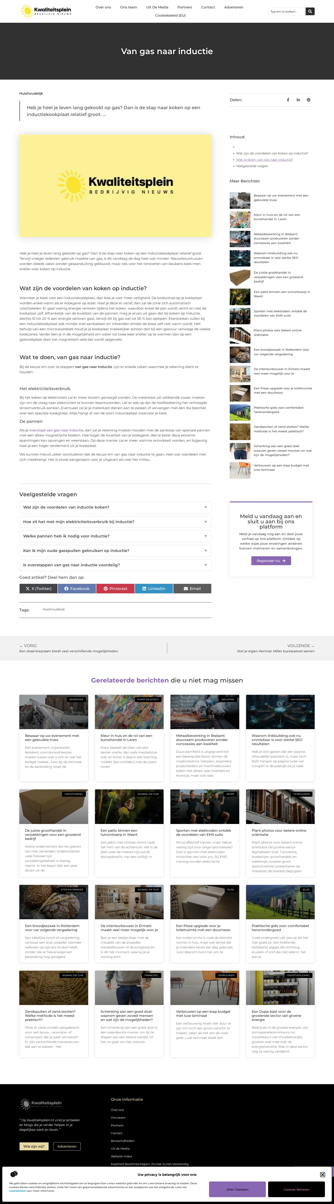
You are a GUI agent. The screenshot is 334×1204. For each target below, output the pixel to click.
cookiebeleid (17, 1190)
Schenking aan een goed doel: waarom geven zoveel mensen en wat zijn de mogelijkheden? (283, 450)
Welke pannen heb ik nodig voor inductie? (115, 536)
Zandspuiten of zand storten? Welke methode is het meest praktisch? (50, 1015)
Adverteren (233, 7)
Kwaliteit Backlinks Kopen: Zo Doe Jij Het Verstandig (150, 1164)
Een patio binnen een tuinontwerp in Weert (119, 832)
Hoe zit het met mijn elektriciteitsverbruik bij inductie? (115, 521)
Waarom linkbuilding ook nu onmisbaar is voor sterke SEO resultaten (276, 257)
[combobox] (287, 11)
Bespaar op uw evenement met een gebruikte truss (52, 737)
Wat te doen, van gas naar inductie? (264, 160)
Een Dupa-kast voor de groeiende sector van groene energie (276, 1015)
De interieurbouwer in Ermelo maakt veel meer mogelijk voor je (129, 928)
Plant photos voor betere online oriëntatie (279, 832)
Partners (184, 7)
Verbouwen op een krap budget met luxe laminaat (203, 1013)
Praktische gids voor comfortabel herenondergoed (280, 928)
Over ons (103, 7)
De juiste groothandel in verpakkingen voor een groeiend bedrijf (278, 277)
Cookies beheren (296, 1189)
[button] (322, 1174)
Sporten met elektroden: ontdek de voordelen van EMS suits (203, 832)
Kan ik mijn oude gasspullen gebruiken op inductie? (115, 550)
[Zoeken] (310, 11)
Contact (208, 7)
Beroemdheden (123, 1141)
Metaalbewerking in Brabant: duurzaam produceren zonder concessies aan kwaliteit (276, 238)
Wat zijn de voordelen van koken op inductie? (272, 153)
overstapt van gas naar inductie (56, 430)
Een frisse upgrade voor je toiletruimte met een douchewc (203, 928)
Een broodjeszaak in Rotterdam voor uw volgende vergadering (52, 928)
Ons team (128, 7)
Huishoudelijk (31, 93)
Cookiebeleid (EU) (170, 15)
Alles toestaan (238, 1189)
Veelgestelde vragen (252, 166)
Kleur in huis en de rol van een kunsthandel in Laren (126, 737)
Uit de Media (120, 1148)
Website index (121, 1156)
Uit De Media (157, 7)
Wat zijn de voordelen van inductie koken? (115, 507)
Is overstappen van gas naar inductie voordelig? (115, 565)
